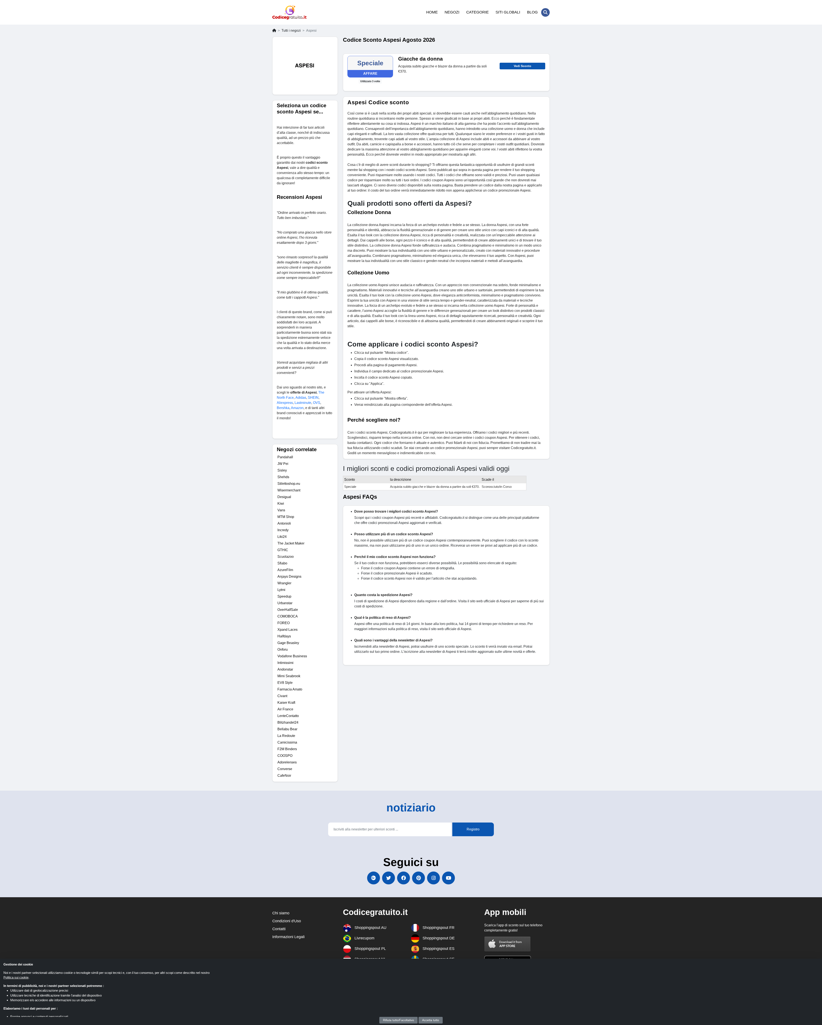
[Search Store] (545, 12)
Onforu (282, 649)
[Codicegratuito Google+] (373, 878)
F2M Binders (287, 749)
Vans (281, 510)
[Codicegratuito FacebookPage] (403, 878)
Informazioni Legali (288, 937)
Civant (282, 696)
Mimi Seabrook (288, 676)
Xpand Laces (287, 629)
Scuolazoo (285, 556)
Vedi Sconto (522, 66)
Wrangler (284, 583)
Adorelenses (287, 762)
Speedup (284, 596)
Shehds (283, 477)
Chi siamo (280, 913)
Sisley (282, 470)
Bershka (283, 408)
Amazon (297, 408)
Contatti (279, 929)
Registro (473, 829)
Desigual (284, 497)
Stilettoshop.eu (288, 483)
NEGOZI (452, 12)
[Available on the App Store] (507, 944)
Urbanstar (284, 603)
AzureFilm (285, 570)
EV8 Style (285, 682)
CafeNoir (284, 775)
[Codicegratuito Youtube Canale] (448, 878)
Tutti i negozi (291, 30)
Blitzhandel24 (287, 722)
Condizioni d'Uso (286, 921)
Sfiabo (282, 563)
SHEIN (313, 397)
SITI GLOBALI (508, 12)
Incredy (283, 530)
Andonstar (285, 669)
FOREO (283, 623)
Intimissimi (285, 663)
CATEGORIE (477, 12)
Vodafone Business (292, 656)
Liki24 (282, 537)
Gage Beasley (288, 643)
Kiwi (280, 503)
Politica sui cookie (15, 977)
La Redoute (286, 736)
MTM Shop (285, 517)
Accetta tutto (430, 1020)
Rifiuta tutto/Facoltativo (398, 1020)
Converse (284, 769)
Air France (285, 709)
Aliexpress (285, 403)
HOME (432, 12)
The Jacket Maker (290, 543)
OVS (316, 403)
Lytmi (281, 590)
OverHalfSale (287, 609)
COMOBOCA (287, 616)
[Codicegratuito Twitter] (388, 878)
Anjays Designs (289, 576)
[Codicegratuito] (289, 12)
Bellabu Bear (287, 729)
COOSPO (284, 755)
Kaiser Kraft (286, 702)
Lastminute (303, 403)
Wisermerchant (288, 490)
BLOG (532, 12)
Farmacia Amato (289, 689)
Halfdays (284, 636)
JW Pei (282, 464)
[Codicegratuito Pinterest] (418, 878)
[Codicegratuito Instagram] (433, 878)
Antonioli (284, 523)
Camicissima (287, 742)
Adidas (300, 397)
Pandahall (285, 457)
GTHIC (282, 550)
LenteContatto (288, 716)
